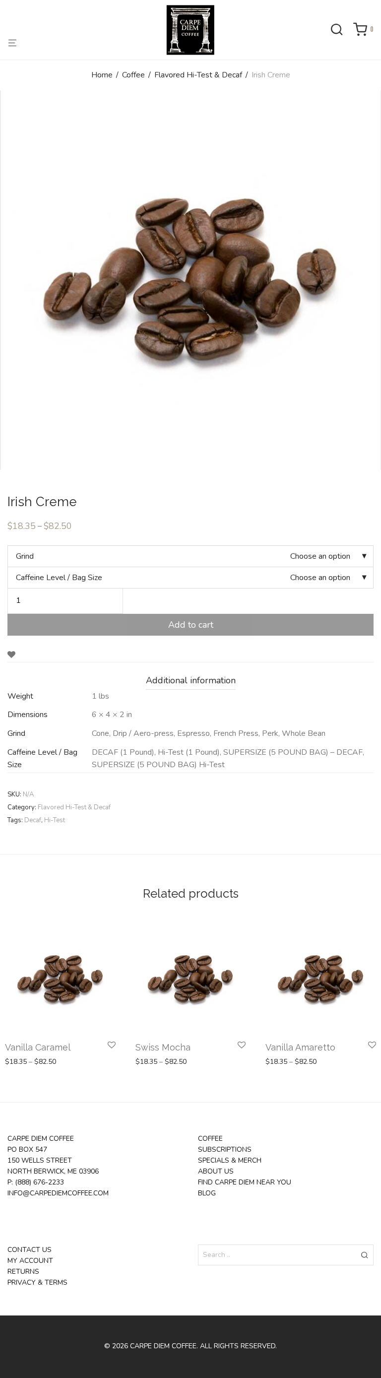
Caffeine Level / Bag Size (59, 577)
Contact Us (29, 1249)
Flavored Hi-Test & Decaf (198, 74)
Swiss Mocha (162, 1047)
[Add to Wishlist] (11, 655)
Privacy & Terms (37, 1282)
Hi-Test (54, 820)
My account (30, 1260)
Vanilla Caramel (37, 1047)
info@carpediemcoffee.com (58, 1193)
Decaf (32, 820)
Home (102, 74)
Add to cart (190, 625)
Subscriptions (225, 1149)
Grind (25, 556)
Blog (207, 1193)
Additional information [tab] (191, 680)
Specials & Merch (229, 1160)
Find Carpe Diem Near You (244, 1182)
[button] (364, 1255)
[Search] (340, 30)
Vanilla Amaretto (300, 1047)
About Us (216, 1171)
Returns (23, 1271)
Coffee (133, 74)
